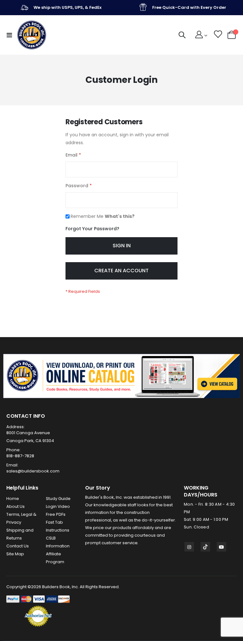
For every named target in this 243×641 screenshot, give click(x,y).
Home (12, 499)
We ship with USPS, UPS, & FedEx (68, 7)
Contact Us (17, 546)
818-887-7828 (20, 456)
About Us (15, 506)
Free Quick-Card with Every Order (189, 7)
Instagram (189, 547)
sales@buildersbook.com (32, 471)
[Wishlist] (217, 35)
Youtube (221, 547)
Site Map (15, 554)
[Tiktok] (205, 547)
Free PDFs (55, 514)
